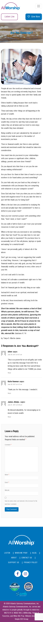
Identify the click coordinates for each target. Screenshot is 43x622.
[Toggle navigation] (38, 6)
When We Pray (21, 553)
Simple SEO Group (21, 619)
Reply (9, 373)
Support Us (13, 562)
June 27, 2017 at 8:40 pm (15, 405)
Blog (34, 553)
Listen (7, 553)
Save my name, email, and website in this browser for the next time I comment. (21, 502)
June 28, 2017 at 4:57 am (15, 354)
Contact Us (27, 558)
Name (7, 474)
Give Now (35, 17)
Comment (8, 444)
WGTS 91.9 (8, 613)
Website (7, 490)
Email (7, 482)
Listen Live (9, 17)
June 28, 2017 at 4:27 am (15, 384)
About (14, 558)
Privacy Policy (30, 562)
